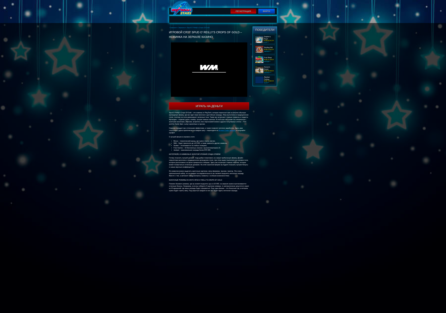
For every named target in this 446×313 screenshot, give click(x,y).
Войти (266, 11)
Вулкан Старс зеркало (227, 130)
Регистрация (243, 11)
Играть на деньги (209, 106)
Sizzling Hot (268, 47)
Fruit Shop (268, 57)
